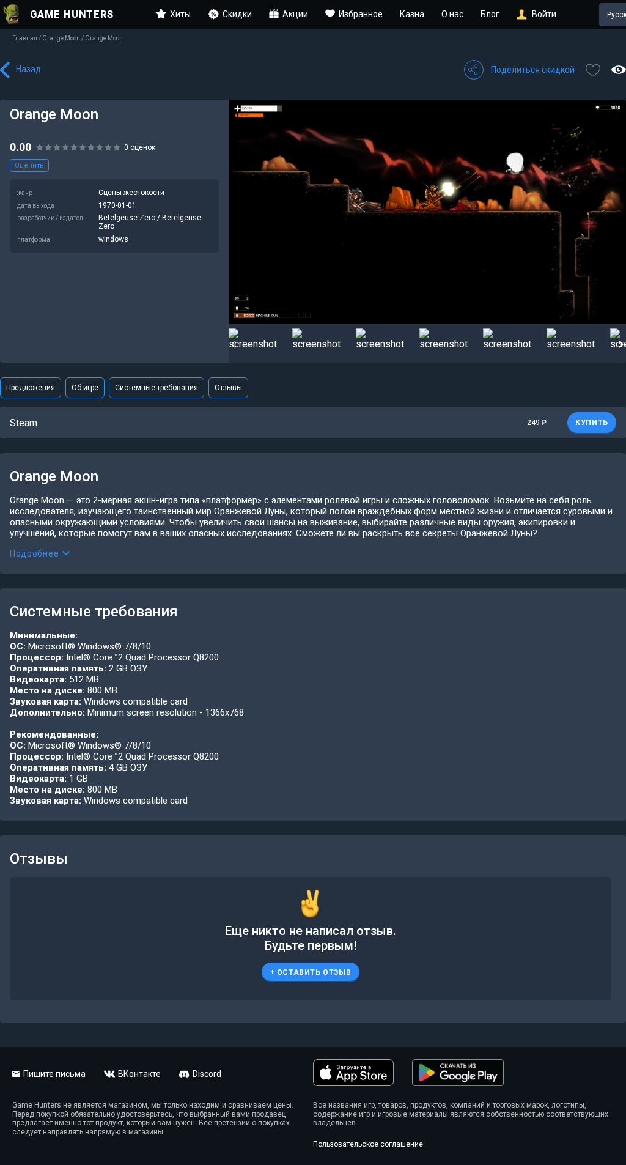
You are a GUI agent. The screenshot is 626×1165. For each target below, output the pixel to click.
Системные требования (156, 387)
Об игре (85, 387)
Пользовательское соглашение (368, 1144)
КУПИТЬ (591, 422)
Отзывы (228, 387)
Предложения (30, 387)
